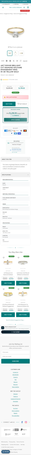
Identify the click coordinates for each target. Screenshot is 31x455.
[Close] (27, 215)
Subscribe (15, 235)
